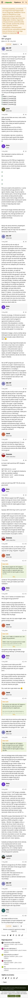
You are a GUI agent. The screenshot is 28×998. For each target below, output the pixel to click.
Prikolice (6, 958)
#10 (25, 544)
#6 (25, 388)
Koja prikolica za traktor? (11, 954)
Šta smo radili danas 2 (10, 948)
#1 (25, 54)
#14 (25, 661)
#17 (25, 789)
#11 (25, 560)
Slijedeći (15, 44)
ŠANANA (9, 454)
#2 (25, 114)
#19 (25, 888)
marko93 (9, 856)
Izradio (9, 989)
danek (8, 433)
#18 (25, 862)
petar (8, 109)
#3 (25, 151)
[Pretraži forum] (26, 2)
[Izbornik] (2, 2)
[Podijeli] (24, 54)
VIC (5, 967)
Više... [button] (14, 576)
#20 (25, 915)
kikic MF (5, 41)
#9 (25, 495)
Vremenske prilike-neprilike (12, 942)
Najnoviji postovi (7, 940)
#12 (25, 593)
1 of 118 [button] (8, 44)
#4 (25, 241)
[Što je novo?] (23, 2)
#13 (25, 630)
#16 (25, 737)
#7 (25, 439)
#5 (25, 312)
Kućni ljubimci (8, 961)
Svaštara (6, 946)
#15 (25, 698)
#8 (25, 460)
